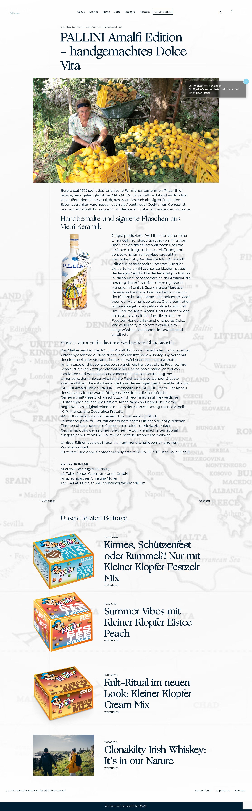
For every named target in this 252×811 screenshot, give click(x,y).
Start (62, 27)
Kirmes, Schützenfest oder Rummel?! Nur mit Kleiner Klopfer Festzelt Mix (152, 561)
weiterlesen (111, 585)
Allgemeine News (73, 27)
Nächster (204, 500)
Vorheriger (48, 500)
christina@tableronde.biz (124, 483)
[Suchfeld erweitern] (243, 11)
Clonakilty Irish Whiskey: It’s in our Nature (155, 755)
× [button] (246, 81)
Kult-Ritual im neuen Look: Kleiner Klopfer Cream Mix (147, 693)
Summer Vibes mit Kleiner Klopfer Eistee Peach (148, 622)
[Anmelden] (232, 11)
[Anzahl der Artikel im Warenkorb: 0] (219, 12)
